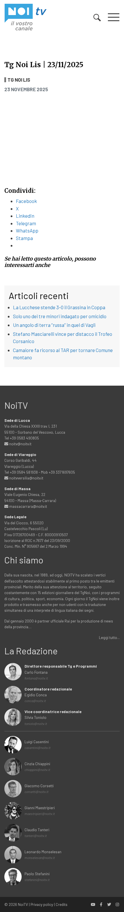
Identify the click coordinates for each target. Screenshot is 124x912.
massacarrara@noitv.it (27, 506)
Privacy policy (42, 904)
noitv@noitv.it (19, 443)
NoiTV (23, 904)
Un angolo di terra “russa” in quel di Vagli (54, 325)
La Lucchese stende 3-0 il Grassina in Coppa (59, 307)
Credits (61, 904)
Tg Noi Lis (18, 79)
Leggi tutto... (109, 637)
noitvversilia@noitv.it (25, 477)
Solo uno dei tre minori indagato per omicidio (59, 316)
